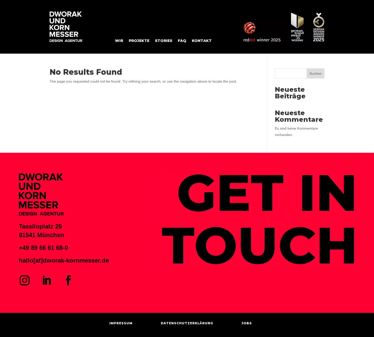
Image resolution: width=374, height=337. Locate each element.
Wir (119, 41)
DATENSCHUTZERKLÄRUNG (187, 323)
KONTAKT (202, 41)
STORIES (163, 41)
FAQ (182, 41)
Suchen (315, 73)
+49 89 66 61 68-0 (43, 247)
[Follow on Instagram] (25, 280)
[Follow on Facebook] (68, 280)
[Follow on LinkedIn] (46, 280)
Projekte (139, 41)
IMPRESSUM (121, 323)
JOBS (246, 323)
